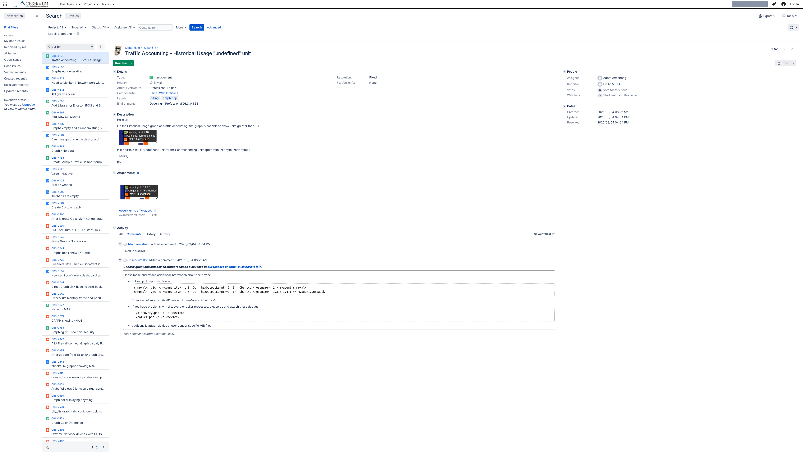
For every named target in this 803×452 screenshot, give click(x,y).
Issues (106, 4)
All (121, 234)
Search (197, 27)
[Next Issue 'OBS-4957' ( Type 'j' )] (792, 49)
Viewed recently (15, 72)
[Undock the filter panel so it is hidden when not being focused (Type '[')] (37, 16)
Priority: (122, 82)
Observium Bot (137, 260)
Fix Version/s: (346, 82)
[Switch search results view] (793, 27)
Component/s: (126, 93)
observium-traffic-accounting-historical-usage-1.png (138, 210)
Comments (134, 234)
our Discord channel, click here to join (234, 266)
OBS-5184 (151, 47)
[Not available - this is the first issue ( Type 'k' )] (784, 49)
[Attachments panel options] (554, 173)
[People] (564, 71)
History (151, 234)
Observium (132, 47)
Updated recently (16, 91)
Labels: (122, 98)
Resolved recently (16, 84)
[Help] (783, 4)
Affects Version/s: (129, 88)
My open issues (14, 40)
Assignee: (573, 78)
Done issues (12, 66)
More (179, 27)
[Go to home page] (33, 4)
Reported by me (15, 47)
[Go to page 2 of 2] (103, 447)
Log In (794, 4)
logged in (28, 104)
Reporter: (573, 84)
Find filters (11, 27)
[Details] (114, 71)
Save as (73, 16)
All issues (10, 53)
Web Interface (168, 93)
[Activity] (114, 227)
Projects (89, 4)
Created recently (15, 78)
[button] (5, 4)
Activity (165, 234)
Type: (121, 77)
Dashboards (68, 4)
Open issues (12, 59)
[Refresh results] (48, 447)
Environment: (126, 103)
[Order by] (101, 47)
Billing (153, 93)
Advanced (214, 27)
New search (14, 16)
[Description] (114, 114)
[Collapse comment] (120, 244)
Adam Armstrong (138, 244)
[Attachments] (114, 172)
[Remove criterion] (78, 34)
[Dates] (564, 106)
